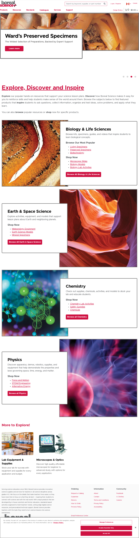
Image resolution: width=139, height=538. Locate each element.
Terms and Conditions (101, 500)
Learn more (14, 54)
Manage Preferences (106, 522)
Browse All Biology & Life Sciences (83, 174)
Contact (96, 497)
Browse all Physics (17, 393)
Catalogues (44, 10)
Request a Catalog (77, 493)
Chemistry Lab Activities (82, 304)
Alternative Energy (21, 386)
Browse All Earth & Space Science (25, 242)
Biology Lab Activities (80, 167)
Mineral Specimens (21, 235)
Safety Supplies (77, 307)
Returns (74, 500)
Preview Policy (76, 507)
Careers (119, 500)
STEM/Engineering (21, 383)
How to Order (76, 503)
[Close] (135, 527)
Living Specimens (78, 147)
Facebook (119, 493)
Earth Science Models (22, 232)
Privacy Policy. (58, 522)
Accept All (106, 533)
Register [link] (118, 3)
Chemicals (75, 310)
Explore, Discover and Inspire (43, 88)
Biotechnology (77, 153)
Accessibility (98, 507)
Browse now (14, 71)
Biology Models (77, 164)
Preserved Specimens (80, 150)
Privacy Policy (98, 503)
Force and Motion (20, 380)
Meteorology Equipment (23, 229)
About (96, 493)
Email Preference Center (79, 515)
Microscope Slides (78, 161)
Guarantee (74, 497)
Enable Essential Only (106, 528)
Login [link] (112, 3)
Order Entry (117, 10)
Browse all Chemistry (77, 317)
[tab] (123, 77)
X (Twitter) (120, 497)
